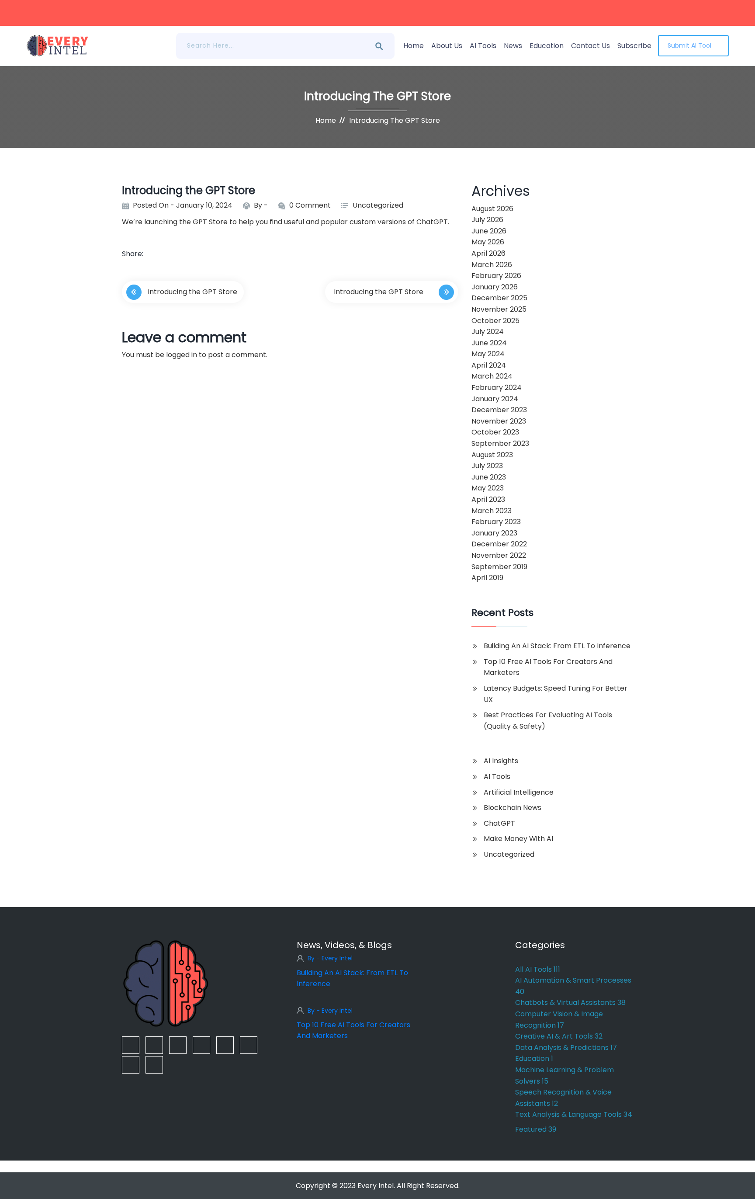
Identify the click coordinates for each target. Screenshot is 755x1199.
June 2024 (489, 343)
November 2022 (498, 555)
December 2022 (499, 544)
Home (413, 46)
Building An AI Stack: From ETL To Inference (557, 646)
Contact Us (590, 46)
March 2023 (491, 511)
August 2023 (492, 455)
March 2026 (491, 265)
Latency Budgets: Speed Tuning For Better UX (555, 694)
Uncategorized (378, 205)
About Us (446, 46)
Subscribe (634, 46)
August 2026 (492, 209)
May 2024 (488, 354)
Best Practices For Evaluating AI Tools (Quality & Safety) (548, 720)
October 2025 (495, 321)
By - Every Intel (330, 958)
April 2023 (488, 499)
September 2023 (500, 443)
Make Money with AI (518, 839)
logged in (181, 355)
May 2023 (487, 488)
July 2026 (487, 220)
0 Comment (310, 205)
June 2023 (488, 477)
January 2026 (494, 287)
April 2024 (488, 365)
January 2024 (494, 399)
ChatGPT (499, 823)
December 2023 (499, 410)
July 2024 (487, 332)
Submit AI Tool (689, 45)
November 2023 (498, 421)
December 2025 (499, 298)
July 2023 (487, 466)
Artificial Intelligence (519, 792)
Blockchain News (512, 808)
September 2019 (499, 567)
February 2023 (496, 522)
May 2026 (487, 242)
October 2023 (495, 432)
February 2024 (496, 387)
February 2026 (496, 276)
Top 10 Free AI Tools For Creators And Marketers (548, 667)
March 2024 (492, 376)
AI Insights (501, 761)
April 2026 (488, 253)
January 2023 (494, 533)
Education (547, 46)
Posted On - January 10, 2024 (182, 205)
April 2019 (487, 578)
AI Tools (483, 46)
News (513, 46)
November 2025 (498, 309)
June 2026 (488, 231)
